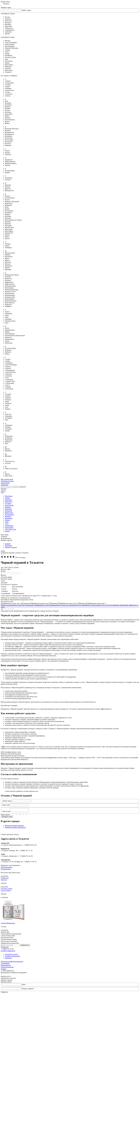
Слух (7, 524)
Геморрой (8, 509)
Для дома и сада (10, 529)
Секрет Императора (8, 923)
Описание (4, 611)
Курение (8, 516)
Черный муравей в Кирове (14, 825)
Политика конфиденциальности (12, 961)
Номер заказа (7, 801)
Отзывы (30, 611)
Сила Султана (6, 890)
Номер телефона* (28, 989)
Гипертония (9, 526)
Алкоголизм (9, 505)
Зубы (7, 522)
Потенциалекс (6, 869)
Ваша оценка (5, 815)
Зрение (7, 520)
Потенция (8, 511)
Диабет (7, 498)
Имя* (24, 984)
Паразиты (8, 500)
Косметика (8, 518)
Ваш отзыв (6, 811)
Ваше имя (5, 805)
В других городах (39, 611)
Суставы (8, 503)
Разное (7, 531)
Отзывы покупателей (12, 956)
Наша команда (6, 965)
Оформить (4, 992)
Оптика (3, 969)
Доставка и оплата (7, 481)
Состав (24, 611)
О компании (5, 963)
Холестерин (9, 527)
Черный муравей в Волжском (15, 827)
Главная (7, 544)
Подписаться (25, 945)
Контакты (8, 958)
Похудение (9, 496)
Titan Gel (4, 880)
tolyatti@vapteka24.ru (8, 951)
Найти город (26, 10)
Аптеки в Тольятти (52, 611)
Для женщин (9, 514)
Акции (3, 491)
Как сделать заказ (7, 479)
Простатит (8, 501)
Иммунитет (9, 513)
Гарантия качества (7, 967)
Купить (3, 575)
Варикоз (8, 507)
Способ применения (15, 611)
